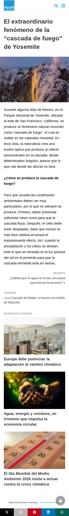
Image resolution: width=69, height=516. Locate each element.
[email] (21, 512)
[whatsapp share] (62, 512)
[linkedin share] (48, 512)
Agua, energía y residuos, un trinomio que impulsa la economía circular (30, 418)
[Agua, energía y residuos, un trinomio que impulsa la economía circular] (34, 390)
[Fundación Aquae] (9, 5)
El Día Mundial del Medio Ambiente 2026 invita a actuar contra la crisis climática (31, 478)
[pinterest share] (34, 512)
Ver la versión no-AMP (50, 502)
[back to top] (60, 500)
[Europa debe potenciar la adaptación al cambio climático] (34, 335)
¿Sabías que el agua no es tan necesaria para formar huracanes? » (37, 280)
